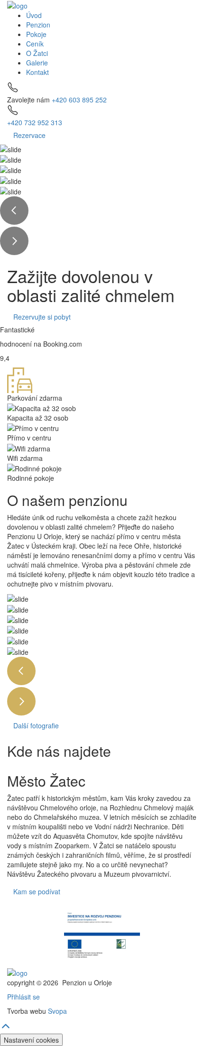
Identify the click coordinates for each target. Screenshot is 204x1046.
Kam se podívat (36, 891)
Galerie (37, 62)
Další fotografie (36, 725)
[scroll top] (5, 1029)
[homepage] (17, 4)
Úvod (34, 15)
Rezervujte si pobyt (42, 316)
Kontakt (37, 72)
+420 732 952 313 (34, 122)
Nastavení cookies (31, 1040)
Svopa (57, 1011)
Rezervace (29, 135)
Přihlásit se (23, 996)
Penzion (38, 24)
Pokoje (36, 34)
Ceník (35, 43)
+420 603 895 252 (79, 99)
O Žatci (37, 53)
